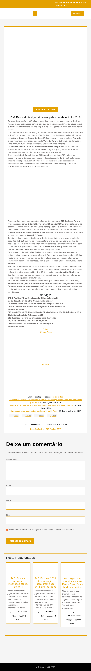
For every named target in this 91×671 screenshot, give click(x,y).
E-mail (9, 500)
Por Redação (36, 424)
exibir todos (57, 397)
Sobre (45, 329)
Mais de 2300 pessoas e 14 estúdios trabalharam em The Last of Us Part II (42, 405)
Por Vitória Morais (74, 616)
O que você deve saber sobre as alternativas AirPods (33, 411)
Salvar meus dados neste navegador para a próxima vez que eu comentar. (42, 529)
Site (8, 515)
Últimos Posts (46, 332)
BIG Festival (40, 429)
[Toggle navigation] (35, 13)
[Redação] (45, 348)
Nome (8, 486)
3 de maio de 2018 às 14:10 (56, 424)
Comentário (12, 459)
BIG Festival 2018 (53, 429)
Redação (45, 364)
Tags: (32, 429)
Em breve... (77, 13)
